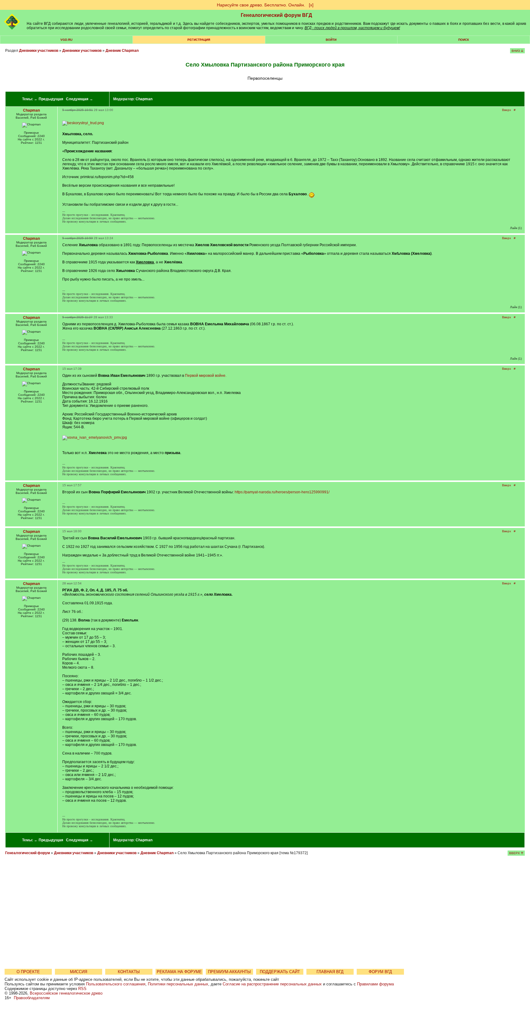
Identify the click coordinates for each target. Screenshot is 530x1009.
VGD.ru (66, 39)
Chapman (144, 99)
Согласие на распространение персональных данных (272, 984)
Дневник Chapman (122, 50)
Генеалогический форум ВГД (276, 15)
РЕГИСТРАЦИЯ (198, 39)
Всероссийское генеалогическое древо (66, 993)
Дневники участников (38, 50)
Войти (331, 39)
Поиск (463, 39)
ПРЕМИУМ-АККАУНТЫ (229, 971)
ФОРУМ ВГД (380, 971)
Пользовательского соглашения (115, 984)
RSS (82, 988)
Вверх (506, 110)
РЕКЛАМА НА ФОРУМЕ (179, 971)
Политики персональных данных (178, 984)
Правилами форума (375, 984)
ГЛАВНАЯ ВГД (330, 971)
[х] (311, 4)
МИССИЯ (78, 971)
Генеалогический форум (27, 853)
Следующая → (79, 99)
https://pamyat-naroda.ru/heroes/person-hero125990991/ (282, 492)
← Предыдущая (48, 99)
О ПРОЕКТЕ (28, 971)
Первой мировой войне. (205, 375)
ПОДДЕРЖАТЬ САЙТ (280, 971)
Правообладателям (32, 998)
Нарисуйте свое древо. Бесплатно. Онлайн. (261, 4)
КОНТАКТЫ (129, 971)
